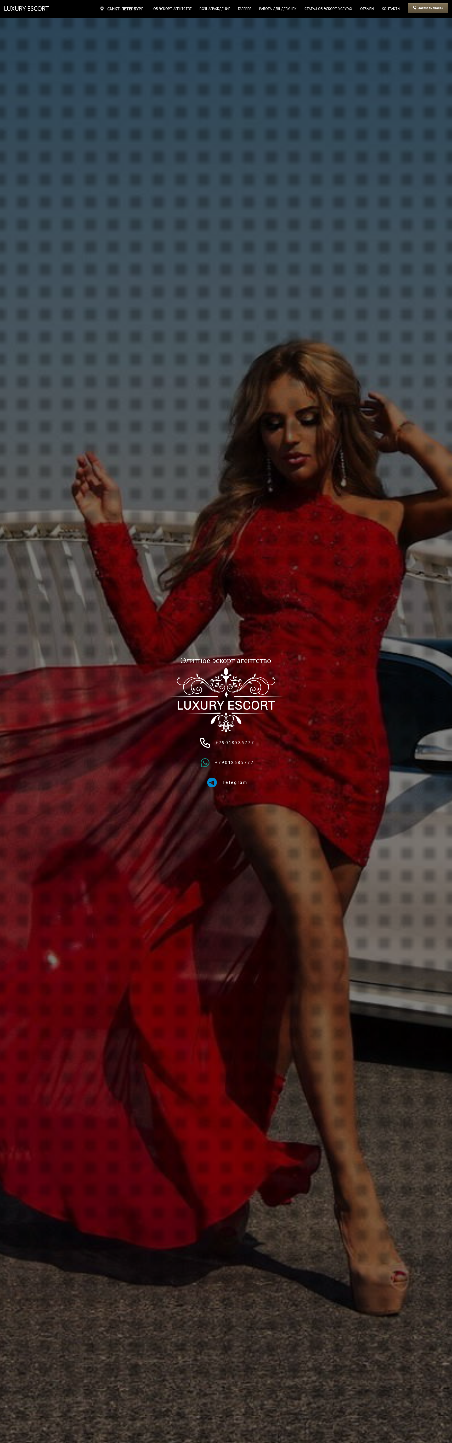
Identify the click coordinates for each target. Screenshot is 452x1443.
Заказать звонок (430, 8)
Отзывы (367, 8)
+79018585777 (234, 742)
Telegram (233, 782)
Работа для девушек (278, 8)
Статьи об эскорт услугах (328, 8)
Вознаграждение (215, 8)
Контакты (391, 8)
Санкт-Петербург (125, 8)
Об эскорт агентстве (172, 8)
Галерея (244, 8)
